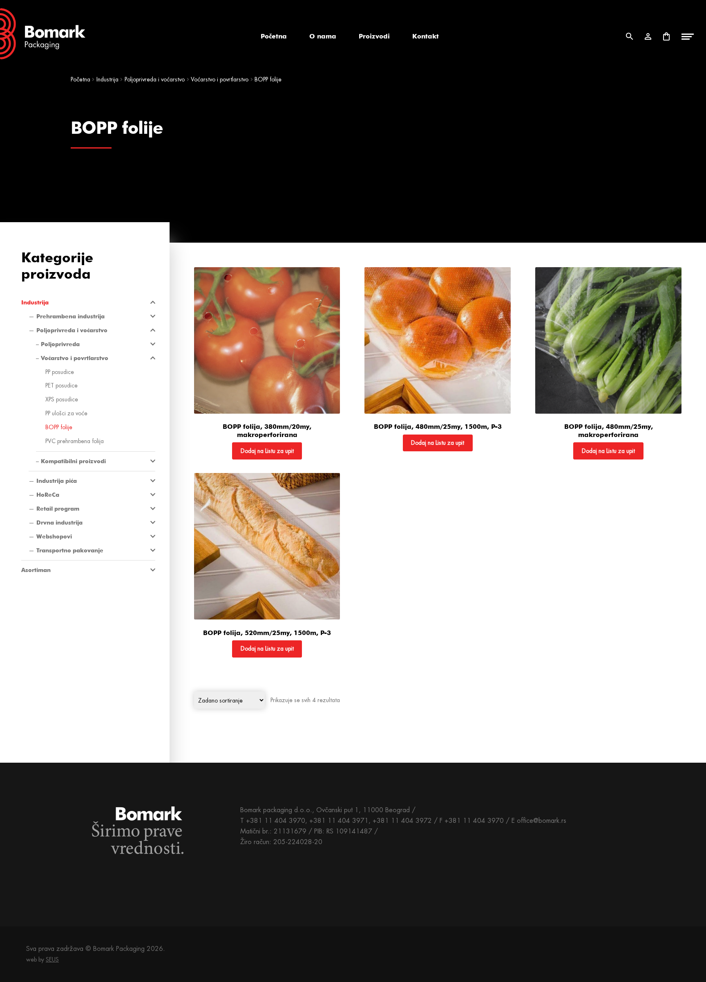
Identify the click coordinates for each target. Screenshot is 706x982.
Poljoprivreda (60, 344)
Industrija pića (56, 480)
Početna (274, 36)
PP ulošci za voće (66, 413)
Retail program (57, 508)
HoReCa (47, 494)
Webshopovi (54, 536)
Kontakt (425, 36)
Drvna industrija (59, 522)
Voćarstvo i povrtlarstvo (219, 79)
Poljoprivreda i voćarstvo (155, 79)
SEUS (52, 959)
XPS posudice (61, 399)
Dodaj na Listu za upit (267, 451)
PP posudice (59, 372)
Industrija (107, 79)
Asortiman (36, 570)
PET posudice (61, 385)
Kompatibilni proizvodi (73, 461)
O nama (322, 36)
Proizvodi (374, 36)
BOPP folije (58, 427)
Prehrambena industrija (70, 316)
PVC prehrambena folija (74, 441)
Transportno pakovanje (69, 550)
